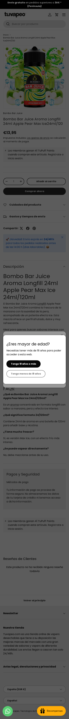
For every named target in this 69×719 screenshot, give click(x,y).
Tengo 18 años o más (23, 363)
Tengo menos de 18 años (26, 373)
